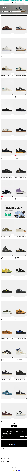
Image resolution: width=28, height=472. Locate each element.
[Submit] (24, 4)
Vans (10, 11)
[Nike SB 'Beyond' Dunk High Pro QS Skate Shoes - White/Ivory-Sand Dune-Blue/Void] (20, 349)
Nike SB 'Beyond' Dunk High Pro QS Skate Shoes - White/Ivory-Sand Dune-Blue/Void (20, 359)
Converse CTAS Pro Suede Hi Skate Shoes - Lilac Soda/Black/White (19, 198)
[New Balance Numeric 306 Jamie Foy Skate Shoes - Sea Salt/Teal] (7, 127)
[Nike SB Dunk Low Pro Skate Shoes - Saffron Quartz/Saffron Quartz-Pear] (7, 268)
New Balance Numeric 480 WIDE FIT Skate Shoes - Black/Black (20, 379)
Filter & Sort (13, 15)
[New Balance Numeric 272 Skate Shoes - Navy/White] (20, 390)
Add (12, 33)
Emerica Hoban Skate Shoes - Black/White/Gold (6, 116)
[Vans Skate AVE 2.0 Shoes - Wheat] (20, 309)
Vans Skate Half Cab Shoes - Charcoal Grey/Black (20, 297)
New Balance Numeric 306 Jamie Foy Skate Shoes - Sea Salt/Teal (6, 137)
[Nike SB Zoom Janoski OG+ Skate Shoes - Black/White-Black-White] (7, 188)
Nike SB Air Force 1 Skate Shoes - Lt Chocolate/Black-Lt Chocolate (6, 34)
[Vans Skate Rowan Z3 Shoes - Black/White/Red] (20, 268)
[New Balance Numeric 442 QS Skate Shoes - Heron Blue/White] (7, 390)
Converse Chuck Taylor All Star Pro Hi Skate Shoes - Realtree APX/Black (7, 257)
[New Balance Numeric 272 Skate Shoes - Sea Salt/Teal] (20, 66)
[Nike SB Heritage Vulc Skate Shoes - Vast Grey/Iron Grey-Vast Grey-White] (7, 46)
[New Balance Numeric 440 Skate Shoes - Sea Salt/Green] (7, 86)
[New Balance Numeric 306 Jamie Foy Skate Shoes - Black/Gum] (20, 86)
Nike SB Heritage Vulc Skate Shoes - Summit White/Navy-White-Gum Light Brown (21, 34)
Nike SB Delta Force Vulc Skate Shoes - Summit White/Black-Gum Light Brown (19, 55)
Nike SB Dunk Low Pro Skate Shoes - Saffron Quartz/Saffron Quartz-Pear (5, 277)
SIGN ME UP (23, 436)
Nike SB (3, 11)
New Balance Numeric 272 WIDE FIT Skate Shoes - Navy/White (6, 379)
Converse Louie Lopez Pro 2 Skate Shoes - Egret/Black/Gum (21, 236)
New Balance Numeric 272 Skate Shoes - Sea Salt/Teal (20, 75)
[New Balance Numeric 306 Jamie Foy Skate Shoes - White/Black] (20, 411)
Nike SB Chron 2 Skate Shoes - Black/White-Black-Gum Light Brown (20, 137)
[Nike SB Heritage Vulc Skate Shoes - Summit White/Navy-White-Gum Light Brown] (20, 25)
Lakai (16, 11)
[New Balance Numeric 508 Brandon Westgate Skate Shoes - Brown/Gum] (7, 329)
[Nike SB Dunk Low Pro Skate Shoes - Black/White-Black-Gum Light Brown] (20, 148)
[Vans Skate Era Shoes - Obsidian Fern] (7, 309)
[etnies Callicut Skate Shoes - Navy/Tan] (7, 148)
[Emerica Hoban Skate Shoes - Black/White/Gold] (7, 107)
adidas (13, 11)
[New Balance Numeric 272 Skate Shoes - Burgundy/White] (7, 411)
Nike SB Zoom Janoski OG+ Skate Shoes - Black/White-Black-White (6, 198)
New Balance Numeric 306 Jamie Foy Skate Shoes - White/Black (20, 420)
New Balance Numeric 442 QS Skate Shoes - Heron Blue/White (6, 400)
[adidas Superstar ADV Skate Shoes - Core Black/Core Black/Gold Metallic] (7, 168)
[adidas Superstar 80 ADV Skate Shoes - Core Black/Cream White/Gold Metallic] (7, 349)
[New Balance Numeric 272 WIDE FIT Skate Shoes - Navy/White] (7, 370)
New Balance (6, 11)
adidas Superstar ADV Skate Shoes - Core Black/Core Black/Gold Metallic (6, 177)
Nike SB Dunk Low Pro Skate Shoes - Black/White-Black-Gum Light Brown (20, 157)
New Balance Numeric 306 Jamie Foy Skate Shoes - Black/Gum (20, 96)
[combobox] (14, 4)
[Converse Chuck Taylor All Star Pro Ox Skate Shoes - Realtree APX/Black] (20, 247)
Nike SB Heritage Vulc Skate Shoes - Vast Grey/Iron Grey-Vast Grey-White (7, 55)
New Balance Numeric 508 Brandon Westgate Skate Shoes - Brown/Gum (7, 338)
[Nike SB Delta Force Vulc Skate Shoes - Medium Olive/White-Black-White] (7, 227)
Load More (14, 426)
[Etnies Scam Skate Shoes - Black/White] (20, 107)
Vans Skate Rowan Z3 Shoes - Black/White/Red (19, 277)
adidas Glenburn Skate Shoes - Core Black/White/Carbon (20, 177)
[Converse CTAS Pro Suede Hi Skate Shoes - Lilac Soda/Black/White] (20, 188)
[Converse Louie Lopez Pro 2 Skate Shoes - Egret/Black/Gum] (20, 227)
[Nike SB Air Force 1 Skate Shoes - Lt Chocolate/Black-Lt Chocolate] (7, 25)
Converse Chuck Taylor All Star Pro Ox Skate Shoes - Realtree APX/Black (20, 257)
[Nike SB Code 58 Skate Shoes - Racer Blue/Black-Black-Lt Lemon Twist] (20, 329)
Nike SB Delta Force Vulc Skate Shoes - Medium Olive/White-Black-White (7, 236)
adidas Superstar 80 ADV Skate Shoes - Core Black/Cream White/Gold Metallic (7, 359)
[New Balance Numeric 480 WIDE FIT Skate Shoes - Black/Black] (20, 370)
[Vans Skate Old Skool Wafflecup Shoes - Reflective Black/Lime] (7, 288)
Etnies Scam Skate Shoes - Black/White (19, 116)
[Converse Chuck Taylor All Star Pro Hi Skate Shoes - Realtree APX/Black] (7, 247)
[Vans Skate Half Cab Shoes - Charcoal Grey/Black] (20, 288)
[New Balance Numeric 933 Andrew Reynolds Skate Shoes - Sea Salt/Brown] (7, 66)
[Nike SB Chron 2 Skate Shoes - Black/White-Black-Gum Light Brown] (20, 127)
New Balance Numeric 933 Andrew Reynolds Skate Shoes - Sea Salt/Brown (7, 75)
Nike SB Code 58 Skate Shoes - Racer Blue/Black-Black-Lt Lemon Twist (20, 338)
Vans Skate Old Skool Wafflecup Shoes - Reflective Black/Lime (6, 298)
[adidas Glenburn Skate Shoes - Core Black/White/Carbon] (20, 168)
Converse (20, 11)
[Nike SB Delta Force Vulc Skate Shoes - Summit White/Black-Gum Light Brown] (20, 46)
